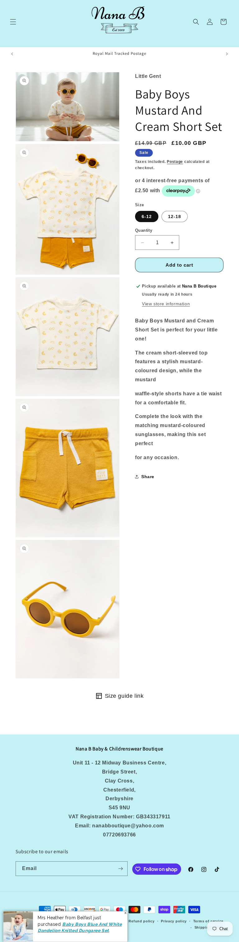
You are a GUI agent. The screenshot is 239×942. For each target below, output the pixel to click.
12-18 (174, 216)
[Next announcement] (227, 54)
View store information (166, 303)
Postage (175, 161)
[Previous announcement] (12, 54)
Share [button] (147, 476)
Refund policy (141, 921)
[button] (13, 22)
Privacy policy (174, 921)
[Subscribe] (120, 868)
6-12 (147, 216)
